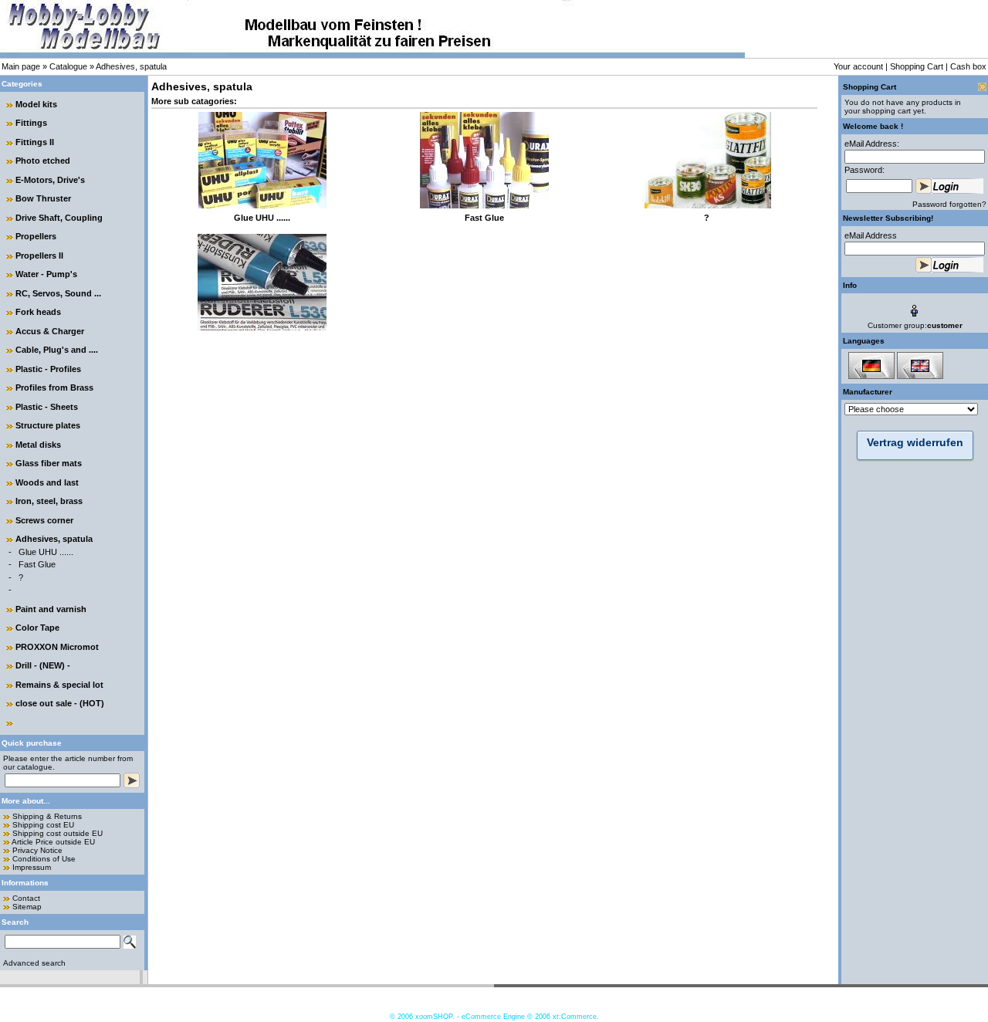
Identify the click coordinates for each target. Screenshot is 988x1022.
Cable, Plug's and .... (56, 349)
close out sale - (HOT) (59, 703)
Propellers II (39, 255)
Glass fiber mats (48, 463)
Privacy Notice (37, 850)
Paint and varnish (50, 609)
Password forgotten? (949, 204)
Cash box (968, 66)
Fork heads (38, 311)
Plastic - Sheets (46, 406)
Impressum (31, 867)
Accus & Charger (49, 331)
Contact (26, 898)
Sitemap (27, 906)
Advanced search (34, 963)
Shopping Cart (916, 66)
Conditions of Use (44, 858)
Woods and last (47, 482)
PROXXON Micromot (57, 646)
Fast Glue (37, 564)
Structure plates (47, 425)
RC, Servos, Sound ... (58, 293)
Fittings (31, 122)
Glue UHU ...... (46, 552)
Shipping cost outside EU (57, 833)
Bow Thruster (43, 198)
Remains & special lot (59, 684)
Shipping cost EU (43, 825)
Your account (858, 66)
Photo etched (42, 160)
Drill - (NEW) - (42, 665)
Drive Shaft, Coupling (59, 217)
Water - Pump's (46, 274)
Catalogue (68, 66)
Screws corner (44, 520)
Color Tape (37, 627)
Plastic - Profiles (48, 369)
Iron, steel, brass (49, 501)
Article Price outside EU (53, 842)
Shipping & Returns (47, 816)
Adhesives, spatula (131, 66)
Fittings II (34, 142)
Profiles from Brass (54, 387)
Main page (21, 66)
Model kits (36, 104)
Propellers (35, 236)
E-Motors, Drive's (50, 179)
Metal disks (38, 444)
